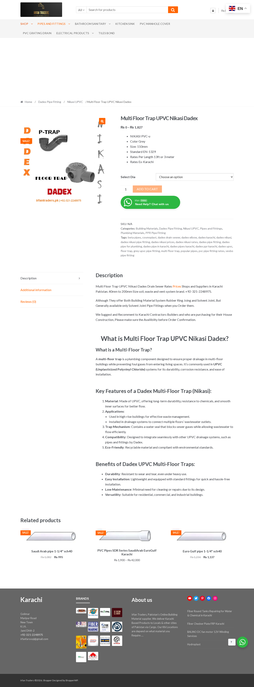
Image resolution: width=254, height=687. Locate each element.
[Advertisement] (127, 68)
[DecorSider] (117, 612)
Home (28, 101)
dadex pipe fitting (210, 242)
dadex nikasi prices (162, 242)
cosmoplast (149, 237)
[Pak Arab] (105, 641)
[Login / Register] (213, 10)
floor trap (126, 251)
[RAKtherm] (81, 657)
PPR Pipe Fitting (155, 232)
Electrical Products (72, 33)
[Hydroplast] (117, 627)
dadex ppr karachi (206, 246)
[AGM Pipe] (81, 610)
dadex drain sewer (169, 237)
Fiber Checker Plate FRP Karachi (205, 623)
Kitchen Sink (125, 23)
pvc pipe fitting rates (211, 251)
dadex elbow (189, 237)
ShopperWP (71, 680)
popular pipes (189, 251)
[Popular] (117, 641)
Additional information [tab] (35, 290)
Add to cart (147, 189)
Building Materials (147, 228)
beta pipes (134, 237)
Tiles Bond (106, 33)
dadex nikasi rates (187, 242)
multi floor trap (170, 251)
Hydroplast (193, 644)
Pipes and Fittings (51, 23)
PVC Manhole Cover (155, 23)
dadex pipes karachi (182, 246)
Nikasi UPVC (75, 101)
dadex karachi (206, 237)
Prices (177, 286)
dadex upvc (225, 246)
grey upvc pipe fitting (147, 251)
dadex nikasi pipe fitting (135, 242)
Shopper (47, 680)
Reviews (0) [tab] (28, 301)
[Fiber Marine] (93, 627)
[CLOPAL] (105, 612)
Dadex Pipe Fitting (49, 101)
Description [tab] (28, 278)
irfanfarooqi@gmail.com (34, 639)
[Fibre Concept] (105, 627)
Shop (24, 23)
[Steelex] (93, 656)
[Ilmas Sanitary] (81, 642)
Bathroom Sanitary (90, 23)
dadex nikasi (223, 237)
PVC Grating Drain (37, 33)
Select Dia (128, 177)
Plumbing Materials (132, 232)
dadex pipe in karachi (156, 246)
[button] (102, 121)
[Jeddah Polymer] (93, 641)
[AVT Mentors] (93, 613)
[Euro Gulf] (81, 624)
